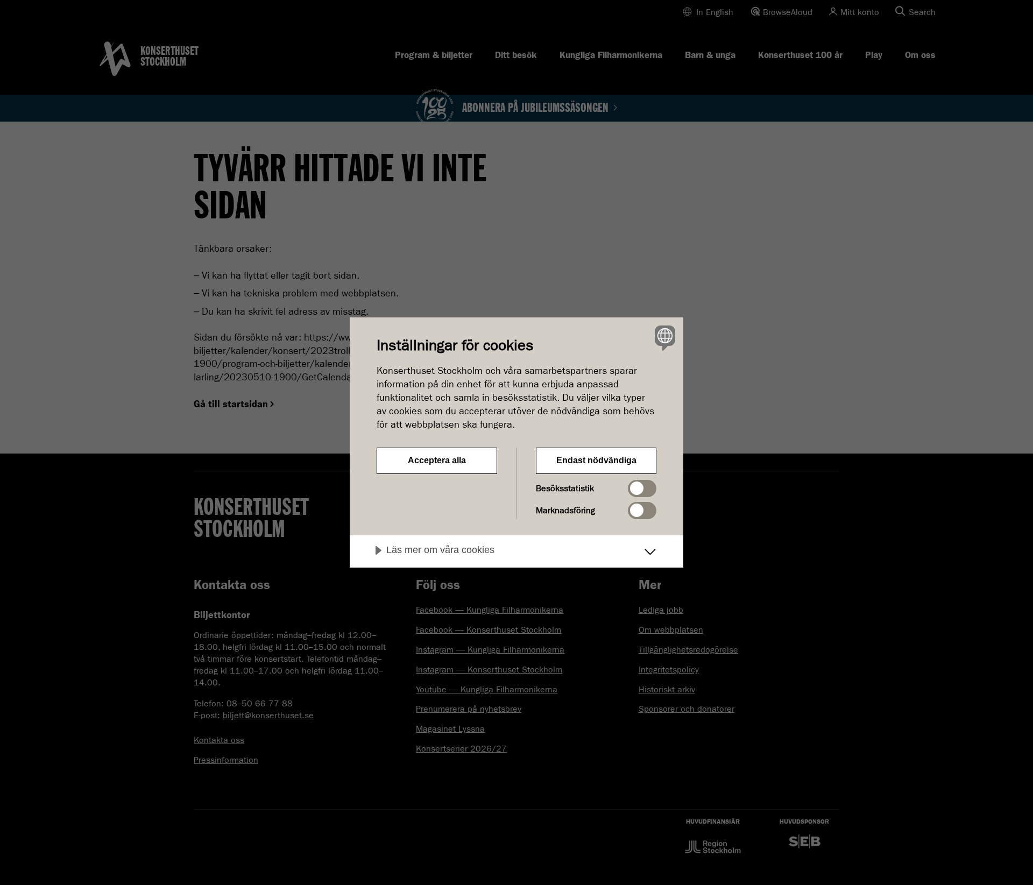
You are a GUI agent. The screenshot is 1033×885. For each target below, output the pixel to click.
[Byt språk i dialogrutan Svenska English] (663, 337)
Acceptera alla (437, 460)
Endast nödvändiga (596, 460)
